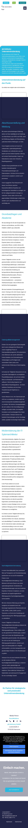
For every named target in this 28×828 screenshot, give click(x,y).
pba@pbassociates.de (11, 815)
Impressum (9, 821)
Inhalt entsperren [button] (14, 746)
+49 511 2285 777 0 (9, 817)
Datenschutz (18, 821)
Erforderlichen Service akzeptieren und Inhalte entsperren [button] (14, 751)
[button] (25, 8)
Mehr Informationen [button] (14, 743)
